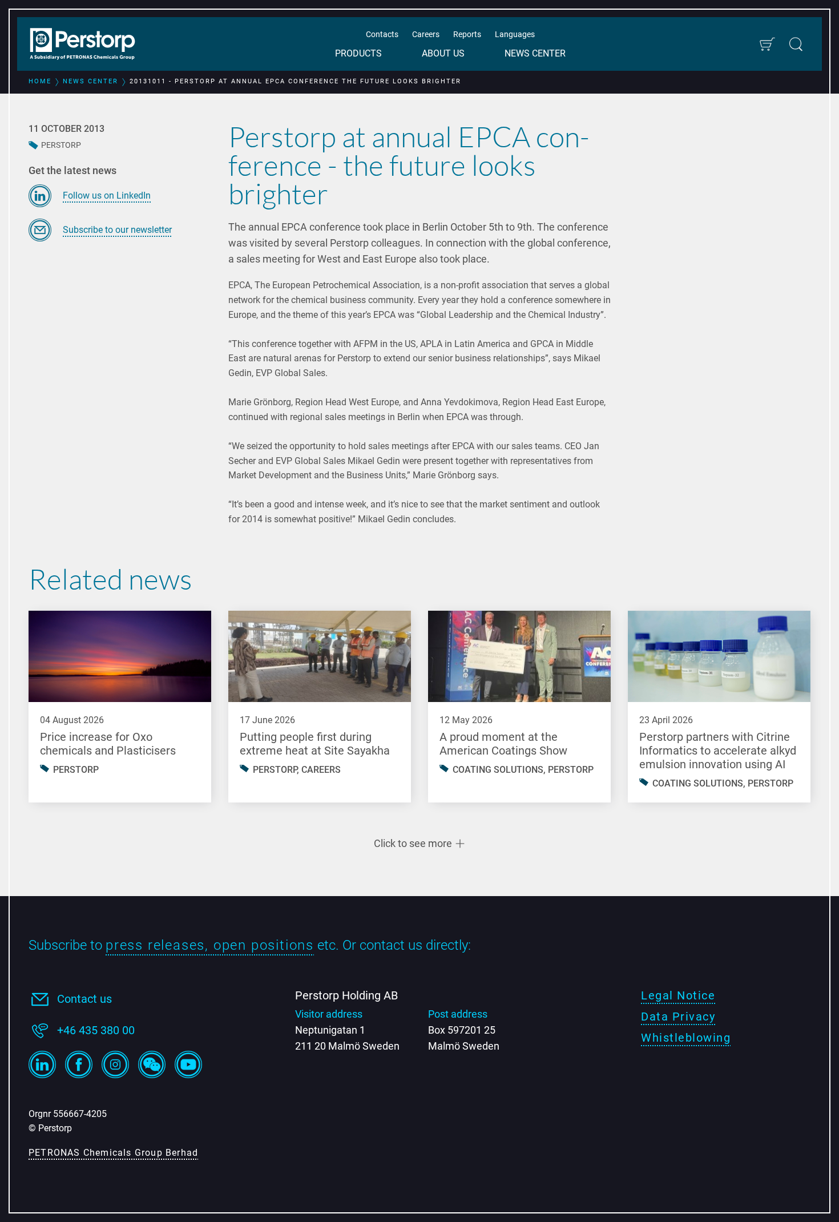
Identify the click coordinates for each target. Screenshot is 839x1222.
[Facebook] (78, 1064)
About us (443, 53)
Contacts (382, 34)
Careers (425, 34)
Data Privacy (678, 1016)
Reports (467, 34)
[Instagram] (115, 1064)
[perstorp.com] (88, 45)
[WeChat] (152, 1064)
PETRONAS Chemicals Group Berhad (113, 1152)
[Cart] (767, 44)
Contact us (84, 999)
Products (358, 53)
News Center (535, 53)
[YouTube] (188, 1064)
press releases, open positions (210, 945)
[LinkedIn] (42, 1064)
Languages (515, 34)
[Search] (796, 44)
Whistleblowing (686, 1037)
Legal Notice (678, 995)
